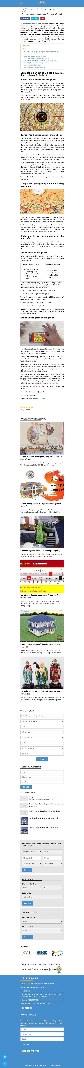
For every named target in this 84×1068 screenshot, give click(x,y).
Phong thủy (31, 9)
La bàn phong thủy (27, 23)
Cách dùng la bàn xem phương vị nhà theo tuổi (38, 63)
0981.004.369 (33, 1000)
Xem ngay (27, 903)
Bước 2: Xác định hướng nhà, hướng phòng (37, 58)
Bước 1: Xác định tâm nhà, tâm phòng (36, 56)
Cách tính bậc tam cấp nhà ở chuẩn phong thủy (40, 551)
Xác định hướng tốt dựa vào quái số (35, 67)
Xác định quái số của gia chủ (33, 65)
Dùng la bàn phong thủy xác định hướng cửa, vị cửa (39, 60)
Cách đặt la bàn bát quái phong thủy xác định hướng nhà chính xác (41, 53)
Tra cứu (27, 870)
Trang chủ (23, 9)
